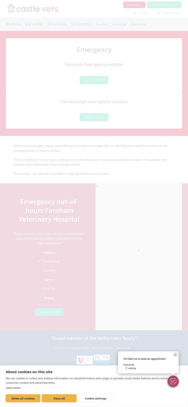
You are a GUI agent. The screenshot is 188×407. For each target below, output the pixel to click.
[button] (173, 381)
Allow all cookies (23, 398)
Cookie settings (95, 398)
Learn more (13, 388)
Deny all (59, 398)
